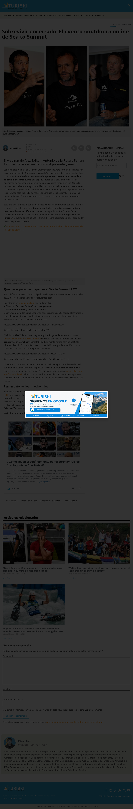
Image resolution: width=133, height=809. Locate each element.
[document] (66, 404)
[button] (104, 394)
